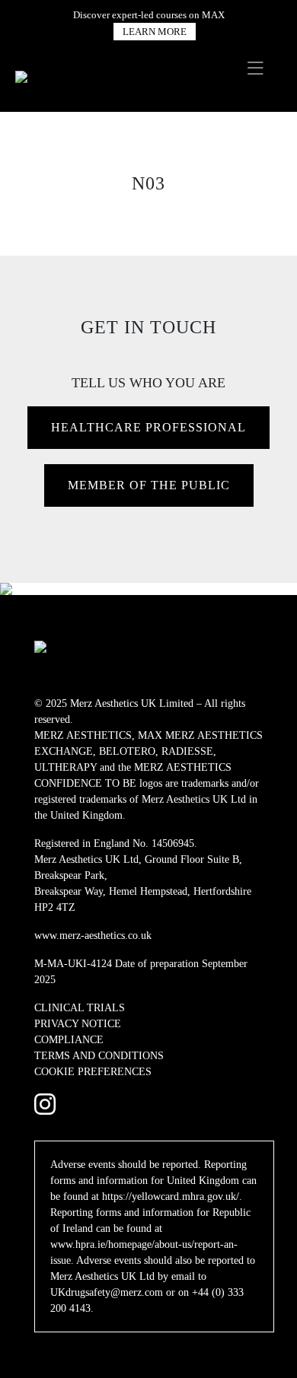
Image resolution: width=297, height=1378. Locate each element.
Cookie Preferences (93, 1071)
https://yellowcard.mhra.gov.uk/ (170, 1196)
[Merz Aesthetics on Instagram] (45, 1105)
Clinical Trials (79, 1008)
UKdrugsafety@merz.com (106, 1292)
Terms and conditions (99, 1055)
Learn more (155, 31)
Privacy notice (77, 1024)
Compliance (69, 1039)
